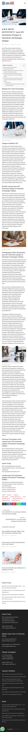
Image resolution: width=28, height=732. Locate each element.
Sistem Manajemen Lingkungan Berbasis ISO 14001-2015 (14, 676)
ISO (11, 265)
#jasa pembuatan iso (15, 496)
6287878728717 (7, 60)
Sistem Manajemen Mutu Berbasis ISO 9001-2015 (12, 674)
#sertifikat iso (16, 500)
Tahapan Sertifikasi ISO (8, 68)
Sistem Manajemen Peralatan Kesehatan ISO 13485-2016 (14, 691)
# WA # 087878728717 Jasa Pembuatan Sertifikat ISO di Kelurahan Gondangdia (14, 512)
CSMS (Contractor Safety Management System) (12, 694)
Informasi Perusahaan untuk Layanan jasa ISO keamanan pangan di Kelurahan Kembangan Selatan (13, 80)
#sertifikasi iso (6, 500)
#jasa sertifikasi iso (17, 498)
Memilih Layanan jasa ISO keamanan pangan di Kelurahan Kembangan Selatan (13, 71)
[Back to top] (26, 730)
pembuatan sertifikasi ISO (8, 341)
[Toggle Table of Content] (23, 65)
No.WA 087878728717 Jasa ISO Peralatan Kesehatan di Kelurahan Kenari (16, 520)
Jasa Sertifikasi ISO (17, 729)
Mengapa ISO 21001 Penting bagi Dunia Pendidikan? (13, 594)
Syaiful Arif (6, 44)
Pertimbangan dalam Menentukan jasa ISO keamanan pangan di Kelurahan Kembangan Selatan (13, 75)
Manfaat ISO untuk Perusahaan (10, 67)
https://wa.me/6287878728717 (9, 487)
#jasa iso (9, 495)
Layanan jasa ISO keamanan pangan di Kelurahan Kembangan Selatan (15, 84)
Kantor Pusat (8, 82)
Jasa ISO (18, 44)
